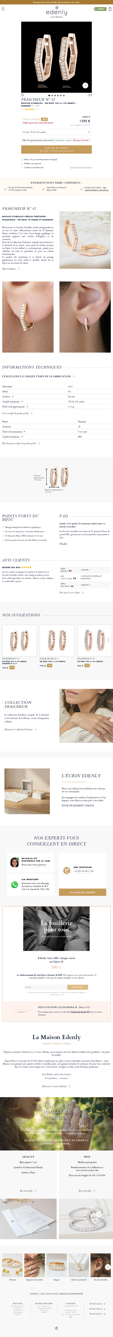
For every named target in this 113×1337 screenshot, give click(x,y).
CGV (42, 1294)
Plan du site (51, 1294)
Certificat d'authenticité (33, 167)
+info (62, 995)
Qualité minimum (11, 401)
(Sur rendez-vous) (44, 1306)
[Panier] (110, 9)
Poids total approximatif (14, 406)
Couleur (7, 396)
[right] (85, 85)
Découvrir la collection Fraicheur (19, 729)
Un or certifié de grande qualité (15, 413)
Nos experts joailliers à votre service (96, 188)
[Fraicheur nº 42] (56, 57)
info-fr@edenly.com (70, 1310)
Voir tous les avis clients (69, 593)
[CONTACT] (105, 9)
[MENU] (3, 9)
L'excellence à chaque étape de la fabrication (36, 376)
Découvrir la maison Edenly (54, 1086)
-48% (44, 119)
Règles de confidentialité (71, 1294)
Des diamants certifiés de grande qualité (19, 443)
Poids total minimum (14, 431)
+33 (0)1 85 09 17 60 (83, 871)
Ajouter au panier (58, 149)
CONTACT (34, 1294)
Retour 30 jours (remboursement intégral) (40, 159)
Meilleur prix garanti (32, 163)
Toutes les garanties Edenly (81, 167)
